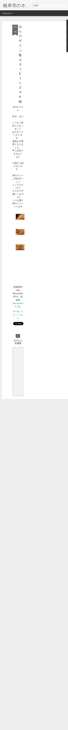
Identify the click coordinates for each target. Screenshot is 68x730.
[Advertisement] (41, 74)
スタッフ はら (18, 314)
